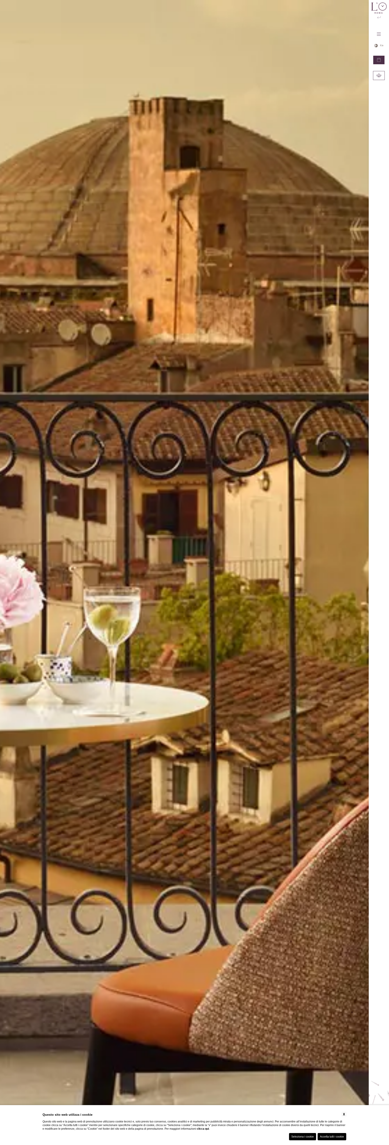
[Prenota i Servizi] (379, 75)
